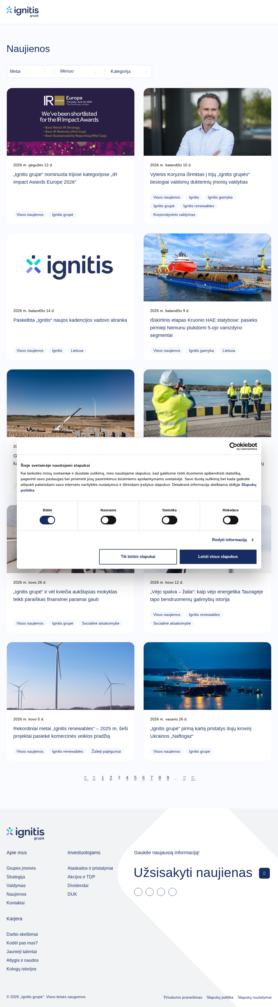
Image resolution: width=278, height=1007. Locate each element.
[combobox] (29, 71)
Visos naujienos (30, 214)
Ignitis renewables (198, 206)
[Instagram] (172, 892)
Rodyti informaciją (229, 539)
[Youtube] (161, 892)
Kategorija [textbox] (121, 71)
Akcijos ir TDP (81, 877)
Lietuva (77, 350)
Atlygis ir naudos (23, 960)
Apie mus (17, 852)
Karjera (14, 918)
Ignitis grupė (62, 214)
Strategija (16, 877)
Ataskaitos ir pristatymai (90, 868)
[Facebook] (138, 892)
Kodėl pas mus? (22, 943)
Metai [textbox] (15, 71)
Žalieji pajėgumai (106, 751)
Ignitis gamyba (220, 197)
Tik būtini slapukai (138, 556)
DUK (72, 894)
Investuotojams (84, 852)
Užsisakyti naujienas (193, 872)
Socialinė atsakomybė (100, 623)
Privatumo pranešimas (183, 997)
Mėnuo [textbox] (67, 71)
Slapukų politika (220, 997)
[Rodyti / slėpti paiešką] (250, 11)
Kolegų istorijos (21, 969)
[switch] (108, 520)
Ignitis (194, 197)
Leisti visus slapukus (218, 556)
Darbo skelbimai (22, 934)
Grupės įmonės (21, 868)
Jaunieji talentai (22, 951)
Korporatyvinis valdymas (174, 214)
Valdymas (16, 885)
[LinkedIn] (150, 892)
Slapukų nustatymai (254, 997)
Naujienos (16, 894)
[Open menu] (266, 11)
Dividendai (78, 885)
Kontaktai (16, 903)
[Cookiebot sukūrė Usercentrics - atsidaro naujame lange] (233, 446)
